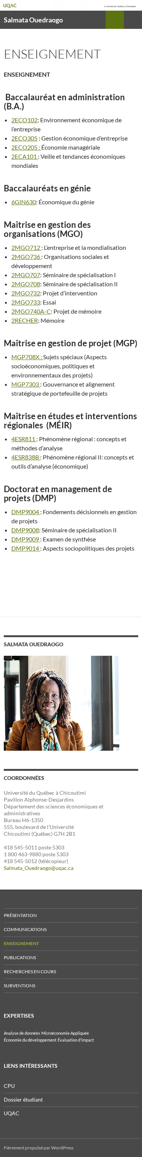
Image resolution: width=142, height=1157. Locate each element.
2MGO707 (25, 274)
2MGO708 (25, 283)
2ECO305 (24, 138)
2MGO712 (26, 247)
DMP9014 (25, 548)
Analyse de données (22, 1033)
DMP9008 (25, 530)
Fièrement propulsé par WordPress (38, 1148)
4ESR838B (25, 457)
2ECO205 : (26, 147)
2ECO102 (24, 119)
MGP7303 (25, 384)
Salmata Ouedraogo (33, 20)
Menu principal (133, 20)
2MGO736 (26, 256)
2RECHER (24, 320)
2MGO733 (25, 302)
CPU (9, 1086)
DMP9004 (25, 511)
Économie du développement (30, 1039)
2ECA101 (24, 156)
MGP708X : (27, 356)
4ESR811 (23, 438)
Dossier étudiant (23, 1099)
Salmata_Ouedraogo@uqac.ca (38, 868)
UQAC (11, 1113)
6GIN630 (23, 201)
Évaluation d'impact (76, 1039)
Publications (20, 957)
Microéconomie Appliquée (65, 1033)
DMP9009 (25, 539)
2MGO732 (25, 293)
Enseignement (21, 943)
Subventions (19, 985)
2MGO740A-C (31, 311)
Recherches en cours (30, 971)
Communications (25, 929)
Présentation (20, 915)
